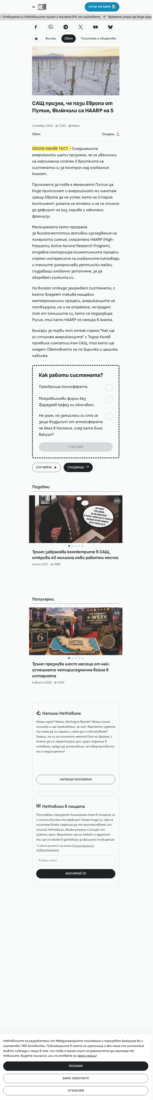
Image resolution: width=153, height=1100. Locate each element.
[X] (80, 27)
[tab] (69, 546)
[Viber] (50, 27)
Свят (68, 38)
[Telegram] (65, 27)
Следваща (76, 467)
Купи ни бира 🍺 (102, 7)
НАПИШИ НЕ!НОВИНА (76, 779)
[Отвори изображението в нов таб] (75, 70)
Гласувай (75, 447)
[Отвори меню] (33, 6)
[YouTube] (95, 27)
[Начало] (42, 7)
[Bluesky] (110, 27)
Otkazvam (76, 1091)
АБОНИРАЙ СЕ (75, 873)
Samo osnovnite (75, 1078)
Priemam (76, 1066)
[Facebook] (36, 27)
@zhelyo (74, 126)
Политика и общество (98, 38)
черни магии (86, 1056)
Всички (51, 38)
